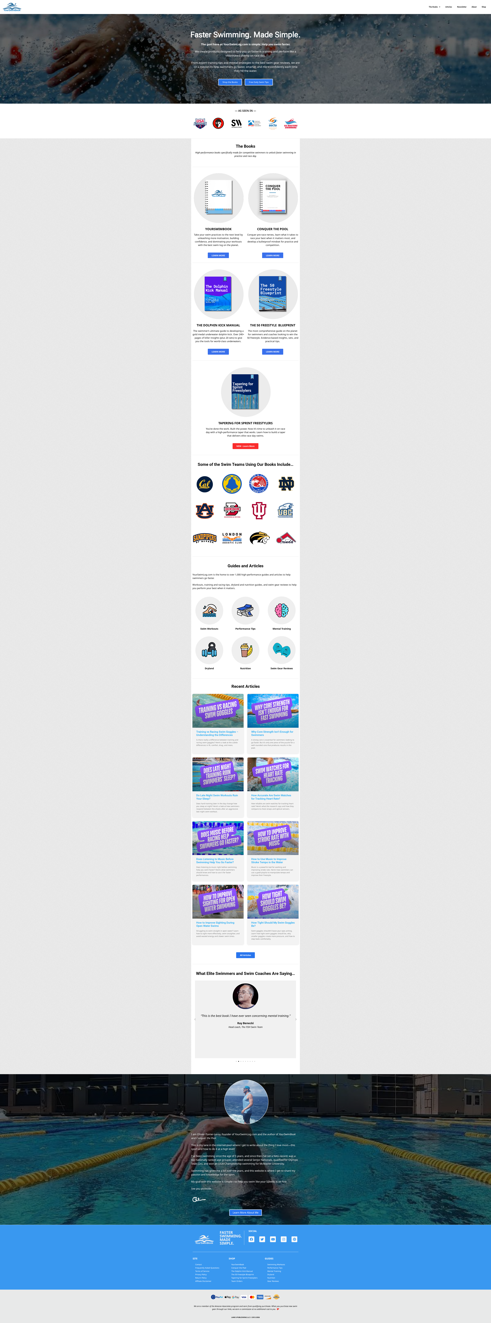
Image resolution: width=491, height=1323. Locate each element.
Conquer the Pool (238, 1268)
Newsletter (461, 7)
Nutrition (271, 1278)
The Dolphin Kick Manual (242, 1271)
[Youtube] (273, 1239)
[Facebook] (251, 1239)
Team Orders (236, 1281)
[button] (195, 1019)
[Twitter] (262, 1239)
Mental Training (274, 1271)
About (474, 7)
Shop (484, 7)
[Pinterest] (294, 1239)
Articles (448, 7)
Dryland (270, 1274)
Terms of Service (202, 1271)
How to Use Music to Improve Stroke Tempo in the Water (268, 861)
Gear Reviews (273, 1281)
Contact (198, 1264)
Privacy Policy (201, 1274)
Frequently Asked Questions (207, 1268)
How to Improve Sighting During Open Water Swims (215, 924)
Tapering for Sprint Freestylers (244, 1278)
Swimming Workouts (276, 1264)
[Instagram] (284, 1239)
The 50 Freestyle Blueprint (242, 1274)
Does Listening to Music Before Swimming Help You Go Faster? (215, 861)
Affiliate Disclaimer (203, 1281)
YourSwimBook (237, 1264)
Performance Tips (274, 1268)
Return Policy (201, 1278)
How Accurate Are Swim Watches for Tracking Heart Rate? (271, 797)
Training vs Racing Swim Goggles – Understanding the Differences (217, 733)
